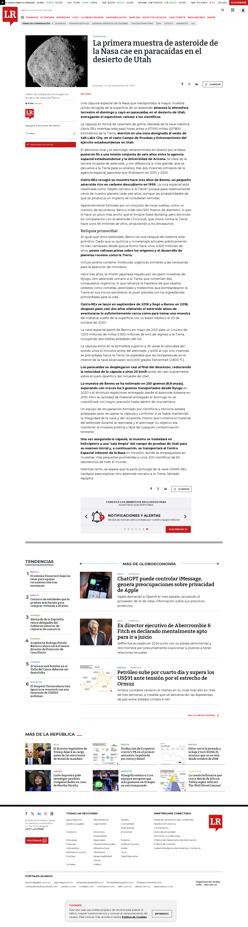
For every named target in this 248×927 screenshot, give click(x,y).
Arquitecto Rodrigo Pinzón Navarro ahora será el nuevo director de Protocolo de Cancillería (49, 647)
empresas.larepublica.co (89, 882)
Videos (97, 864)
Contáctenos (161, 827)
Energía (125, 744)
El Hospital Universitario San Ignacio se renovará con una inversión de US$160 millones (50, 691)
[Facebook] (182, 84)
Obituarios (99, 852)
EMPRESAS (63, 17)
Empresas (71, 840)
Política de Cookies (134, 917)
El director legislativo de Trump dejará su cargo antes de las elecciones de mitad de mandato (70, 753)
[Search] (222, 10)
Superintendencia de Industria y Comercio (177, 848)
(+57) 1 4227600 (34, 829)
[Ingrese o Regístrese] (242, 10)
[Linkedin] (197, 84)
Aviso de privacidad (164, 832)
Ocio (123, 852)
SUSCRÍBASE (238, 2)
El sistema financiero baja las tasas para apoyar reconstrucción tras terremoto (50, 580)
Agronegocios (74, 819)
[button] (85, 517)
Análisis (125, 819)
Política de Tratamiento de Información (175, 840)
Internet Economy (76, 852)
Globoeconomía (130, 844)
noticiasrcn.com (106, 886)
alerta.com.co (142, 886)
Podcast (70, 856)
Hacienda (35, 615)
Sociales (70, 864)
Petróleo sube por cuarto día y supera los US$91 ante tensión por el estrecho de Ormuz (165, 678)
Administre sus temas (41, 144)
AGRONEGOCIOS (116, 17)
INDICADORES (196, 17)
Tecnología (195, 771)
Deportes (126, 771)
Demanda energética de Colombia (110, 23)
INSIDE (211, 17)
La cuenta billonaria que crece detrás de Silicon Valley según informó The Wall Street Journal (205, 780)
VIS (192, 23)
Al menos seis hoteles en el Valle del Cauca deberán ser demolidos (49, 669)
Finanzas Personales (104, 844)
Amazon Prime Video (142, 23)
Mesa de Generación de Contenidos (174, 819)
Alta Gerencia (100, 819)
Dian (158, 23)
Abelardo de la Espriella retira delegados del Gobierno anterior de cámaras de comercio (47, 624)
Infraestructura (101, 848)
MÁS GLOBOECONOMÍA (201, 715)
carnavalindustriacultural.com (41, 886)
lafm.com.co (125, 886)
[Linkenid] (40, 814)
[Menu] (23, 17)
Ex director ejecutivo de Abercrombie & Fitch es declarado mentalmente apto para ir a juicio (164, 631)
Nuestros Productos (165, 823)
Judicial (57, 771)
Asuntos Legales (75, 823)
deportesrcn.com (163, 886)
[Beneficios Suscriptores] (232, 10)
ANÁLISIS (134, 17)
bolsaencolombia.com (149, 882)
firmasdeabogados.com (120, 882)
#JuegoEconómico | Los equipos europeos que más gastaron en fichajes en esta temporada (138, 780)
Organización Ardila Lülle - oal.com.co (208, 883)
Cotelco (168, 23)
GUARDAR (215, 84)
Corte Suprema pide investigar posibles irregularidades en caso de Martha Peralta (69, 780)
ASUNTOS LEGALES (154, 17)
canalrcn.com (68, 886)
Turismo (35, 662)
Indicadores (72, 848)
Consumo (71, 832)
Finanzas (71, 844)
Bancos (34, 572)
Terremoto (182, 23)
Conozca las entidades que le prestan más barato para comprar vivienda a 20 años (50, 602)
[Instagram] (47, 814)
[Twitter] (189, 84)
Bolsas (192, 744)
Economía (126, 832)
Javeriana (60, 23)
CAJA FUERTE (177, 17)
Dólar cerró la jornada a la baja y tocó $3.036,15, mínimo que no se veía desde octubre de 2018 (204, 753)
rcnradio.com (86, 886)
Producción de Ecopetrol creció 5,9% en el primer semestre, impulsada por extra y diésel (138, 753)
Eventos (125, 840)
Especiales (99, 840)
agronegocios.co (63, 882)
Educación (36, 682)
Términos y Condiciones (167, 836)
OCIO (75, 17)
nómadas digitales (79, 23)
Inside (124, 848)
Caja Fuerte (99, 823)
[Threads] (53, 814)
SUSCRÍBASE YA (178, 529)
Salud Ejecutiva (129, 856)
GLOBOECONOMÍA (92, 17)
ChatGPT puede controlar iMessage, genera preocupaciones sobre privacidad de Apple (165, 584)
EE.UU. (56, 744)
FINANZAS (32, 17)
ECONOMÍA (47, 17)
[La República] (10, 16)
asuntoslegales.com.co (38, 882)
